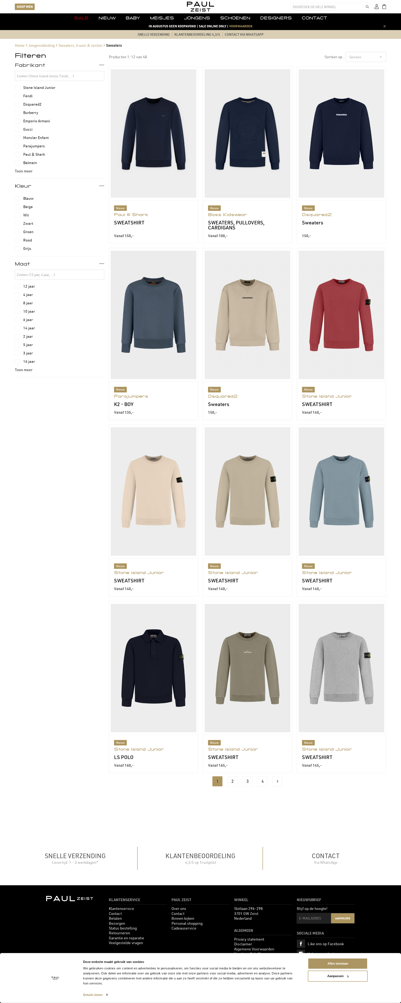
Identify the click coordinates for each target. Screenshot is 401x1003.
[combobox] (327, 6)
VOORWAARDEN (241, 26)
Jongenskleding (41, 45)
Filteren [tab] (30, 55)
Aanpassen (335, 976)
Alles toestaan (337, 963)
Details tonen (93, 995)
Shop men (25, 6)
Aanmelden (342, 918)
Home (20, 45)
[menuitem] (81, 18)
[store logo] (200, 7)
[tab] (59, 65)
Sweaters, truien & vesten (80, 45)
